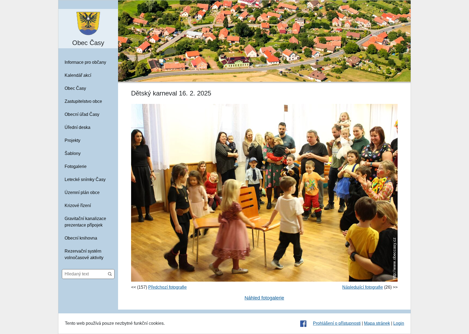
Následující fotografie (362, 287)
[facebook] (303, 323)
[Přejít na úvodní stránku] (88, 23)
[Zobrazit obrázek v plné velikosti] (264, 192)
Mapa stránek (377, 323)
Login (398, 323)
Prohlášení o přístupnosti (337, 323)
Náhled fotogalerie (264, 298)
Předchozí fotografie (167, 287)
